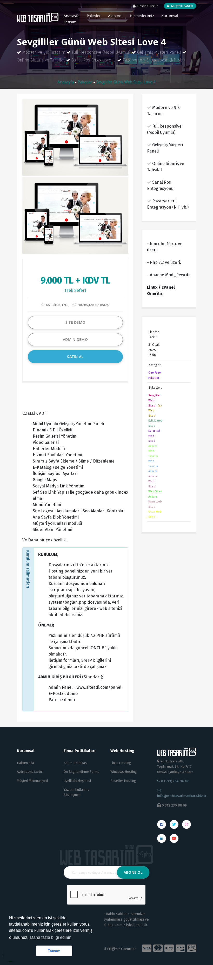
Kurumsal (169, 15)
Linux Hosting (120, 763)
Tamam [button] (54, 951)
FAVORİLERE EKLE (56, 305)
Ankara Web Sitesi (152, 481)
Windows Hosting (123, 772)
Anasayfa (66, 81)
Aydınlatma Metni (30, 772)
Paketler (94, 15)
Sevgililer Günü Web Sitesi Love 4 (126, 81)
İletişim (70, 21)
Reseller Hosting (123, 781)
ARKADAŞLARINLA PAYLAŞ (93, 305)
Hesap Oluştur (147, 6)
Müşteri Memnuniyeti (32, 781)
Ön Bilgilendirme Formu (81, 772)
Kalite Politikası (76, 763)
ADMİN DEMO (75, 339)
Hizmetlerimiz (142, 15)
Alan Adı (115, 15)
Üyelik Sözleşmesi (77, 781)
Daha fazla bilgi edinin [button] (50, 937)
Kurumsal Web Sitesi (154, 436)
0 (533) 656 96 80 (174, 781)
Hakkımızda (25, 763)
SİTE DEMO (75, 322)
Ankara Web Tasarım (153, 451)
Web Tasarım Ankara (153, 466)
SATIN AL (75, 356)
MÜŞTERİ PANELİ (181, 6)
